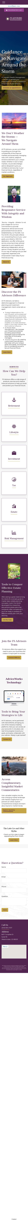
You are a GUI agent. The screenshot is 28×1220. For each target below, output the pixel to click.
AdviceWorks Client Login (15, 10)
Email (4, 877)
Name (4, 867)
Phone (4, 886)
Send (5, 910)
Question (5, 896)
